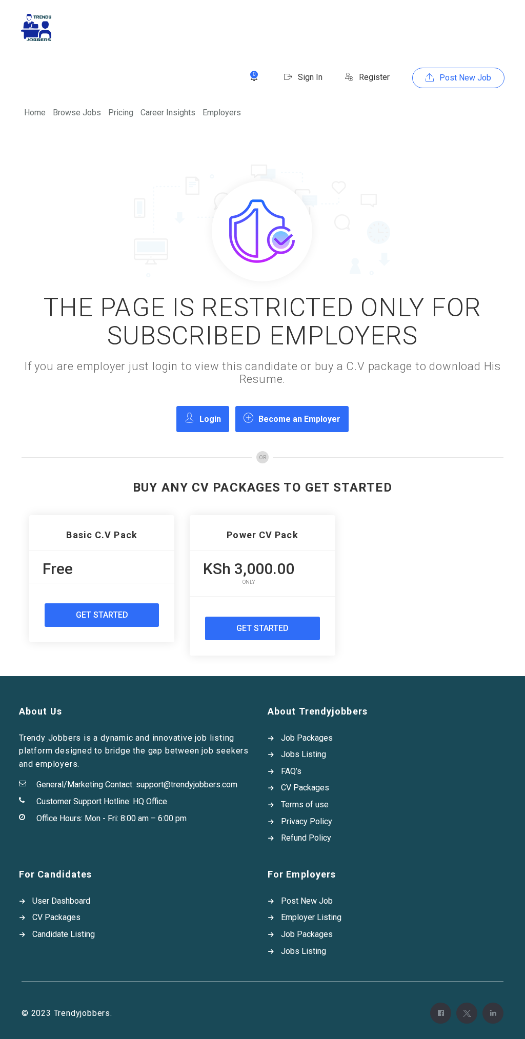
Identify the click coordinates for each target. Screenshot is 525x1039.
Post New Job (464, 78)
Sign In (309, 77)
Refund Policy (306, 838)
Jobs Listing (303, 754)
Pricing (120, 112)
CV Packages (305, 787)
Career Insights (167, 112)
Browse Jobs (77, 112)
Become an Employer (299, 419)
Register (373, 77)
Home (35, 112)
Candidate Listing (63, 934)
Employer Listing (311, 917)
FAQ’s (291, 771)
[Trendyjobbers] (36, 27)
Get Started (102, 615)
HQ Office (150, 801)
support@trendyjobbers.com (186, 784)
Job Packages (307, 738)
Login (210, 419)
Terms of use (305, 804)
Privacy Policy (306, 821)
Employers (222, 112)
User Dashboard (61, 901)
